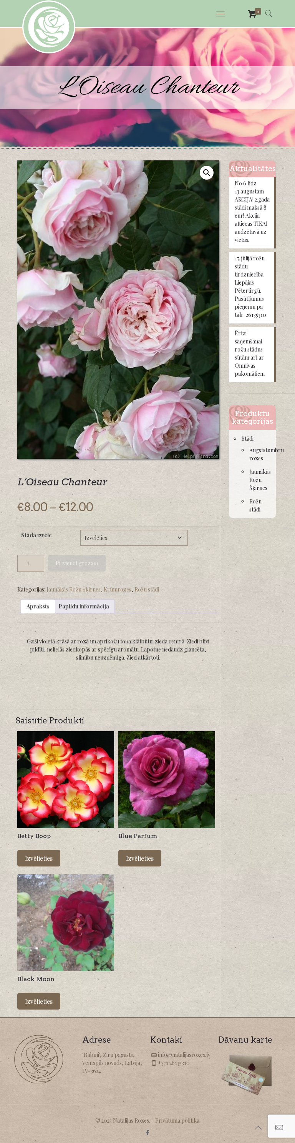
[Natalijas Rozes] (49, 27)
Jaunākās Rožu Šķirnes (73, 589)
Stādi (248, 438)
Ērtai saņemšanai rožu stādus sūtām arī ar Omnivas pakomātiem (250, 353)
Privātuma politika (177, 1120)
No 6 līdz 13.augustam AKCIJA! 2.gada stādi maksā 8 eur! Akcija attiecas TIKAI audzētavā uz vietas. (252, 211)
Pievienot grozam (77, 563)
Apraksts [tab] (38, 606)
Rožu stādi (146, 589)
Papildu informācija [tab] (83, 606)
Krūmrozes (117, 589)
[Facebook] (147, 1132)
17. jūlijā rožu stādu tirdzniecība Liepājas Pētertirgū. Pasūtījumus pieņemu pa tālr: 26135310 (250, 286)
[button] (207, 173)
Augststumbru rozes (258, 454)
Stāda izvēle (36, 535)
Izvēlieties (39, 858)
